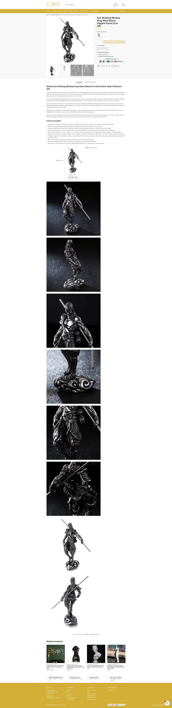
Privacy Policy (70, 699)
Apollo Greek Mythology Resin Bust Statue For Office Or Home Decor (95, 666)
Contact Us (69, 694)
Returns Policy (90, 697)
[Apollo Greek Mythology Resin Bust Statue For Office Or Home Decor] (96, 654)
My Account (115, 5)
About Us (69, 690)
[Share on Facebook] (101, 66)
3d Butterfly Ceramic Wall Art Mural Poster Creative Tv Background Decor (55, 667)
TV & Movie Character (55, 14)
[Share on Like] (98, 66)
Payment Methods (91, 694)
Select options (55, 672)
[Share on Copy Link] (117, 66)
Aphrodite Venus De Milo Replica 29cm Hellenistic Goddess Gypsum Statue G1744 (115, 667)
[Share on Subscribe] (115, 66)
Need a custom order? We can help (160, 705)
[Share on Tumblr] (109, 66)
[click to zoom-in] (70, 40)
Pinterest (110, 690)
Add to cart (114, 42)
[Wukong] (99, 35)
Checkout (123, 5)
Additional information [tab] (90, 82)
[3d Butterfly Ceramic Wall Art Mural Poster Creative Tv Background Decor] (55, 654)
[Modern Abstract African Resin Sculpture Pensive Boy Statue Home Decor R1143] (76, 654)
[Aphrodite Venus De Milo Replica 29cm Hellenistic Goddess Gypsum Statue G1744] (116, 654)
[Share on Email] (112, 66)
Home (47, 14)
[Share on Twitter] (104, 66)
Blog (68, 692)
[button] (91, 40)
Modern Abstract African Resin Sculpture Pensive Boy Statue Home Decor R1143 (75, 667)
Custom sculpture (91, 699)
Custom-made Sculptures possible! (106, 56)
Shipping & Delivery (92, 695)
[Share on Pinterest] (106, 66)
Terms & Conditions (71, 697)
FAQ (88, 692)
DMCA (68, 695)
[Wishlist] (63, 647)
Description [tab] (79, 82)
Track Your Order (91, 690)
